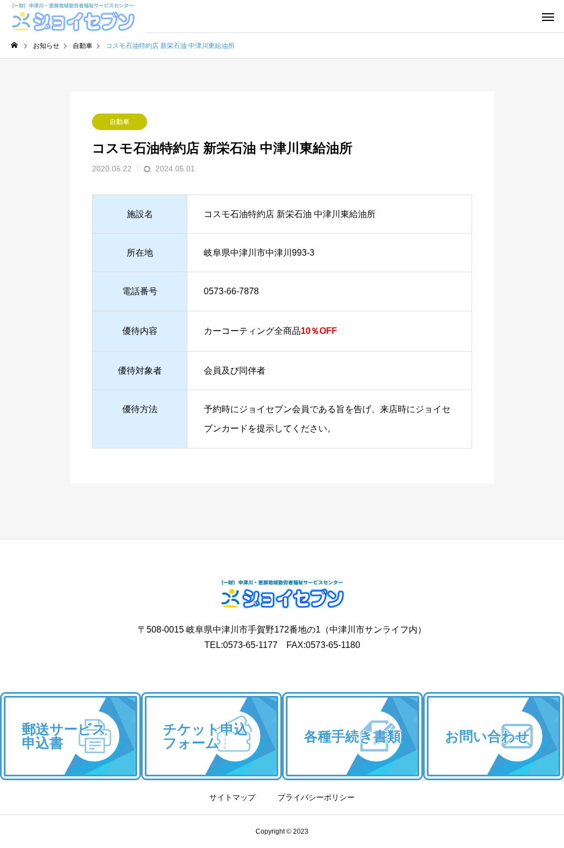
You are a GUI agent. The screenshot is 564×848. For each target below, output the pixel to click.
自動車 (119, 122)
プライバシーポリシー (316, 797)
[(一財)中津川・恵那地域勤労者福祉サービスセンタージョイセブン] (73, 16)
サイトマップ (232, 797)
